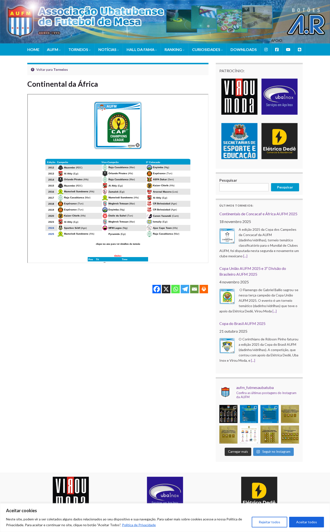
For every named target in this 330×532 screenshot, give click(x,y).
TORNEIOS (78, 49)
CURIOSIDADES (206, 49)
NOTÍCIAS (107, 49)
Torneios (60, 69)
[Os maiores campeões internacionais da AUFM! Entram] (269, 434)
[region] (165, 517)
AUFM (53, 49)
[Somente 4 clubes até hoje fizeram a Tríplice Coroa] (228, 434)
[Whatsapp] (175, 289)
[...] (245, 256)
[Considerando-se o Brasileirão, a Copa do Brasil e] (249, 414)
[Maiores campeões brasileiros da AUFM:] (269, 414)
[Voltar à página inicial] (165, 21)
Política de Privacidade (139, 525)
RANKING (174, 49)
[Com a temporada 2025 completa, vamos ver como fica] (290, 434)
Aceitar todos (306, 522)
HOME (33, 49)
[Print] (204, 289)
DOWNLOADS (243, 49)
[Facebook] (156, 289)
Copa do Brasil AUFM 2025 (242, 323)
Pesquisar (228, 180)
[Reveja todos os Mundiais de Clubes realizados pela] (249, 434)
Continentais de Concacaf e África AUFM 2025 (258, 213)
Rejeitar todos (269, 522)
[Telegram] (185, 289)
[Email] (194, 289)
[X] (166, 289)
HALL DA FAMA (141, 49)
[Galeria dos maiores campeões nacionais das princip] (228, 414)
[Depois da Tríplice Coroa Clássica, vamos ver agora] (290, 414)
